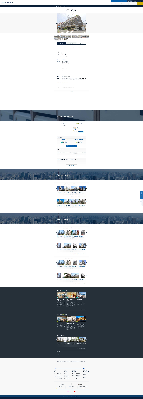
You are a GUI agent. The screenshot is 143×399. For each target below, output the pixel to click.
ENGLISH (129, 0)
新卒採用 (84, 377)
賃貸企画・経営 (77, 375)
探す (54, 373)
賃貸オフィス (66, 373)
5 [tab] (72, 194)
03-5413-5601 (79, 141)
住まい (54, 371)
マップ (66, 142)
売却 (76, 378)
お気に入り (140, 1)
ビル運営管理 (66, 375)
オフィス (65, 371)
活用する (73, 375)
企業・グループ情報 (86, 371)
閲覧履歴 (135, 1)
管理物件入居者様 (130, 1)
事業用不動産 (74, 371)
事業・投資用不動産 (66, 376)
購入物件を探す (59, 354)
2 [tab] (70, 194)
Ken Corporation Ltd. (7, 3)
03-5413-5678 (64, 141)
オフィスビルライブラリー (67, 378)
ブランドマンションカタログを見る (81, 348)
